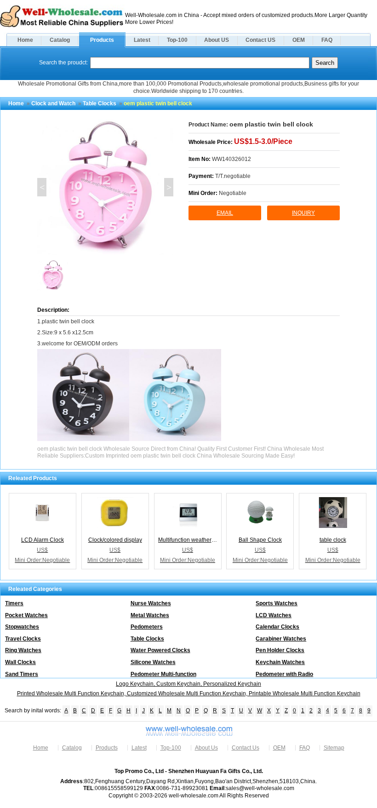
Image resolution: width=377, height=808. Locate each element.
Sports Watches (276, 603)
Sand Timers (21, 674)
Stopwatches (22, 627)
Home (25, 40)
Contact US (260, 40)
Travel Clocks (23, 639)
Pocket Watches (26, 615)
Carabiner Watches (281, 639)
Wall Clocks (20, 662)
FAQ (326, 40)
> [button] (168, 187)
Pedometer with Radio (284, 674)
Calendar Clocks (277, 627)
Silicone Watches (153, 662)
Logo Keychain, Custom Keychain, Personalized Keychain (188, 684)
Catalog (60, 40)
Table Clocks (99, 103)
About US (216, 40)
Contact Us (245, 748)
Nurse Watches (151, 603)
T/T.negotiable (233, 176)
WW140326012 (231, 159)
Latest (142, 40)
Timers (14, 603)
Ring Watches (23, 650)
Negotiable (232, 193)
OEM (298, 40)
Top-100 (177, 40)
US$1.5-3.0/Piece (263, 141)
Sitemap (334, 748)
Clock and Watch (53, 103)
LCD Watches (273, 615)
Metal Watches (150, 615)
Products (102, 40)
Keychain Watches (280, 662)
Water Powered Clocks (160, 650)
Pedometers (147, 627)
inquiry (303, 213)
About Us (206, 748)
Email (225, 213)
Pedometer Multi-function (163, 674)
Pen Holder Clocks (280, 650)
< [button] (42, 187)
